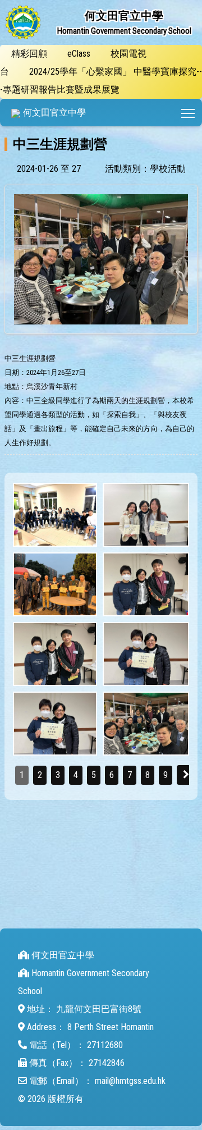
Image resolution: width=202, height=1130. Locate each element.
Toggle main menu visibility (188, 112)
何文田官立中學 (54, 112)
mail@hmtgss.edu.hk (130, 1081)
